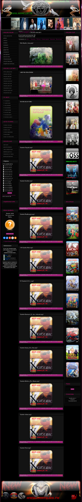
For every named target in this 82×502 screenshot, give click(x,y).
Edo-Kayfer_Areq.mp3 (26, 43)
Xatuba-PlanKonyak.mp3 (27, 214)
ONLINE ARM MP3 (8, 167)
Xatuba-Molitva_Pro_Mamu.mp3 (29, 381)
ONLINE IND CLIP (8, 180)
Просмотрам (59, 39)
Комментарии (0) (24, 96)
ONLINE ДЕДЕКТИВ (9, 190)
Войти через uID (10, 233)
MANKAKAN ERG (26, 102)
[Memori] (4, 205)
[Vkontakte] (12, 205)
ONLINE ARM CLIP (8, 174)
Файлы (27, 32)
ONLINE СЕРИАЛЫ (8, 189)
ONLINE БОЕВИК (8, 185)
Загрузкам (52, 39)
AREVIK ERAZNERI (26, 72)
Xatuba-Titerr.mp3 (25, 448)
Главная (21, 32)
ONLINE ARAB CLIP (9, 178)
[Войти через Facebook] (7, 238)
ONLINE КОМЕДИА (8, 187)
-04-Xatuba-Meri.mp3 (26, 248)
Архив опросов (12, 195)
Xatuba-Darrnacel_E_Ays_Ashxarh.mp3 (31, 314)
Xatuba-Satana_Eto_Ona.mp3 (28, 348)
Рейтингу (38, 39)
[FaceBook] (10, 205)
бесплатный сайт (27, 31)
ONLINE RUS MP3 (8, 169)
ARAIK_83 (48, 66)
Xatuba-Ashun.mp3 (25, 414)
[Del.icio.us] (8, 205)
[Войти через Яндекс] (10, 238)
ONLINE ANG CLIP (8, 173)
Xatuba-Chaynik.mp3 (26, 147)
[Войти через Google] (12, 238)
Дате (28, 39)
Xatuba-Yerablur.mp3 (26, 181)
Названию (33, 39)
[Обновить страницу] (16, 205)
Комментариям (45, 39)
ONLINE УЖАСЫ (8, 183)
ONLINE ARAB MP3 (8, 171)
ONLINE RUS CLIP (8, 176)
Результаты (5, 195)
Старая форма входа (10, 241)
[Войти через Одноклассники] (15, 238)
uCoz (34, 31)
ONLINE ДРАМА (8, 181)
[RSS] (14, 205)
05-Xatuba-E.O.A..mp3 (27, 281)
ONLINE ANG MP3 (8, 165)
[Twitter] (6, 205)
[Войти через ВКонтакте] (4, 238)
